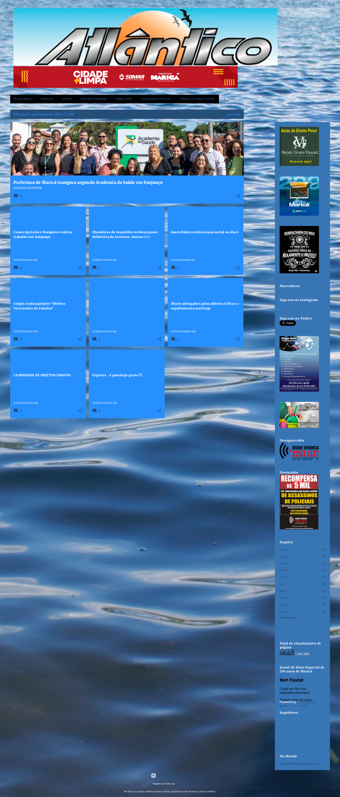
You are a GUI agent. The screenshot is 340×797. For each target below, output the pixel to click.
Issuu (283, 705)
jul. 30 (283, 570)
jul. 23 (283, 584)
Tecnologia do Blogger (172, 775)
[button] (238, 196)
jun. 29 (284, 611)
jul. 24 (283, 577)
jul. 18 (283, 591)
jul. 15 (283, 598)
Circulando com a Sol (156, 99)
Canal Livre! (123, 99)
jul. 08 (284, 604)
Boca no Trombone (94, 99)
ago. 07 (284, 563)
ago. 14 (284, 556)
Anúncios (47, 99)
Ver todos (234, 114)
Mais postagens (127, 429)
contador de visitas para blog (299, 763)
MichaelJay (181, 783)
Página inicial (22, 99)
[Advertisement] (259, 181)
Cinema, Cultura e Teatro (197, 99)
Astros (67, 99)
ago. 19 (284, 549)
